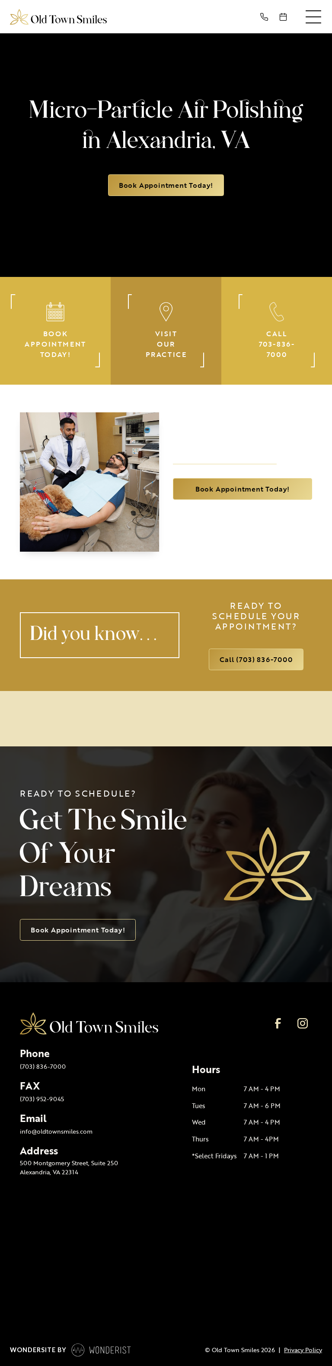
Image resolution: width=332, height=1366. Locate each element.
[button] (313, 17)
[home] (58, 16)
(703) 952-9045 (42, 1098)
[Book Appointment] (285, 17)
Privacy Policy (303, 1350)
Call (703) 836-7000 (256, 659)
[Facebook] (277, 1023)
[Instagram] (302, 1023)
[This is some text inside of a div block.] (266, 17)
